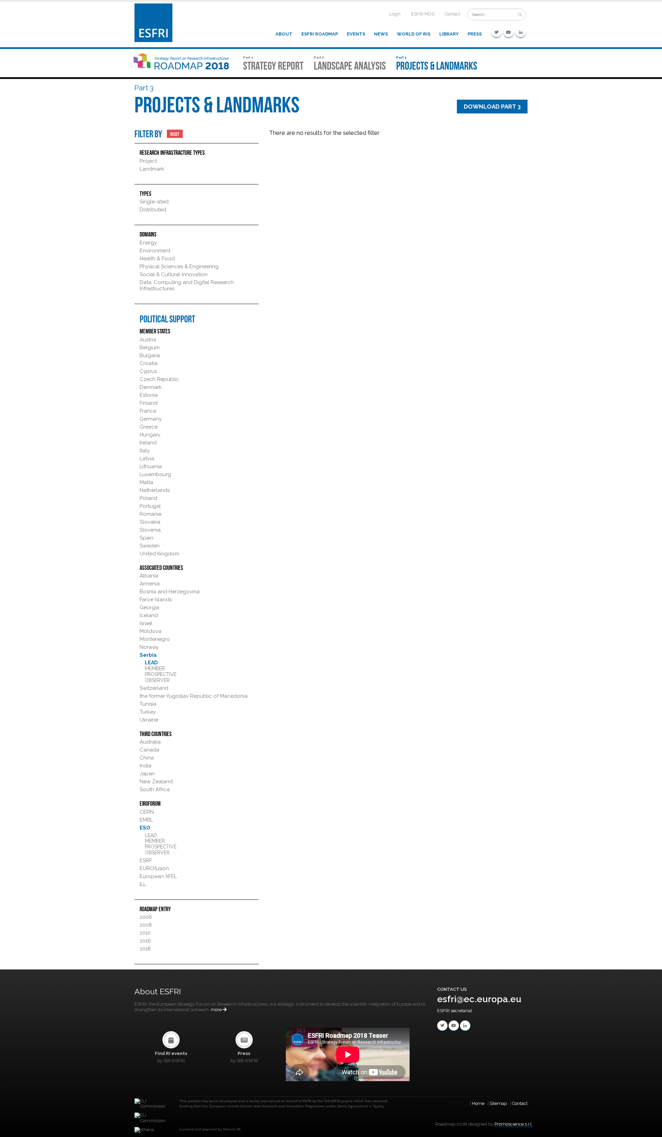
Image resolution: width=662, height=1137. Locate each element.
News (381, 34)
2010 (145, 933)
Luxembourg (155, 474)
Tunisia (148, 704)
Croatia (149, 363)
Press (475, 34)
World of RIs (413, 34)
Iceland (149, 615)
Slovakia (150, 522)
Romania (150, 514)
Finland (149, 403)
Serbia (148, 655)
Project (148, 161)
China (147, 758)
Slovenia (150, 530)
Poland (148, 498)
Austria (148, 339)
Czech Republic (159, 379)
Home (478, 1103)
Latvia (147, 458)
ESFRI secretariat (454, 1010)
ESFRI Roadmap (319, 34)
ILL (143, 884)
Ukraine (149, 720)
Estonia (149, 395)
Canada (149, 750)
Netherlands (155, 490)
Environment (155, 251)
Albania (149, 576)
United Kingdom (159, 554)
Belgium (150, 347)
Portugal (150, 506)
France (148, 411)
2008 (146, 925)
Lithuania (151, 466)
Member (155, 668)
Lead (151, 662)
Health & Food (157, 258)
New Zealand (156, 781)
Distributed (153, 210)
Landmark (152, 169)
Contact (452, 14)
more (217, 1009)
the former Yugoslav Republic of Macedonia (194, 696)
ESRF (146, 860)
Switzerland (154, 688)
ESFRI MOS (422, 14)
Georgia (149, 607)
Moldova (150, 631)
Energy (148, 243)
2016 (145, 941)
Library (449, 34)
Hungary (150, 435)
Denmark (151, 387)
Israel (146, 623)
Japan (147, 774)
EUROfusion (154, 868)
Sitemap (498, 1103)
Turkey (148, 712)
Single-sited (154, 202)
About (283, 34)
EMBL (146, 820)
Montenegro (155, 639)
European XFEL (158, 876)
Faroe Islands (156, 599)
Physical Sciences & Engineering (179, 266)
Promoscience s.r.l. (513, 1124)
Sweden (150, 546)
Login (395, 14)
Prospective (161, 674)
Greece (149, 427)
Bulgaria (150, 355)
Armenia (150, 584)
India (145, 766)
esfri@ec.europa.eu (479, 999)
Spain (146, 538)
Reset (174, 133)
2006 (146, 917)
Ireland (148, 443)
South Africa (155, 789)
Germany (151, 419)
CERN (147, 812)
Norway (149, 647)
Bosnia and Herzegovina (170, 591)
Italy (145, 450)
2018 (145, 949)
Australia (150, 742)
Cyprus (148, 371)
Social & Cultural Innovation (174, 274)
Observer (157, 680)
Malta (146, 482)
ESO (145, 828)
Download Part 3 (492, 106)
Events (356, 34)
